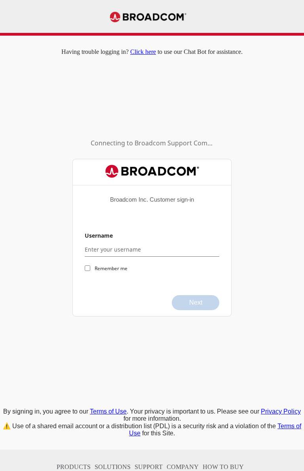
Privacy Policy (281, 411)
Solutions (113, 466)
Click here (143, 51)
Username (99, 235)
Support (149, 466)
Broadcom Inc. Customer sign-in (152, 199)
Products (74, 466)
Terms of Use (108, 411)
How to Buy (223, 466)
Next (195, 302)
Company (183, 466)
